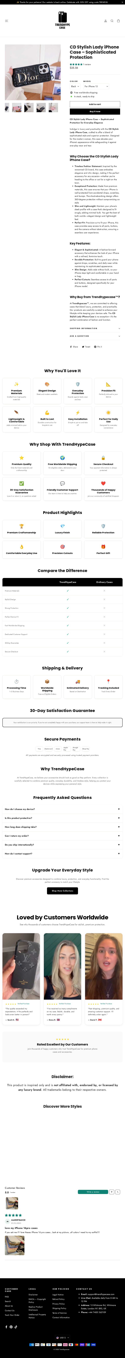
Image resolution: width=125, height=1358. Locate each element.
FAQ (7, 1296)
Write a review (93, 1191)
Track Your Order (12, 1315)
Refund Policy (58, 1299)
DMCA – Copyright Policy (37, 1301)
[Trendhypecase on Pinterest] (11, 1326)
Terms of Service (59, 1313)
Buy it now (95, 111)
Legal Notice (58, 1294)
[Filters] (111, 1192)
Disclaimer (33, 1294)
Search (8, 1301)
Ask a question (79, 336)
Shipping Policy (59, 1308)
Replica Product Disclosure (35, 1308)
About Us (9, 1305)
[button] (76, 64)
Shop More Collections (62, 890)
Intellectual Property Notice (37, 1316)
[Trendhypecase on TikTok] (15, 1326)
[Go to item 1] (12, 1203)
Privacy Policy (58, 1303)
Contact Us (9, 1310)
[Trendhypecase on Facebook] (6, 1326)
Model (87, 81)
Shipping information (83, 328)
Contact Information (61, 1317)
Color (74, 81)
